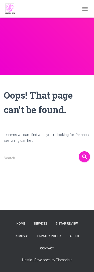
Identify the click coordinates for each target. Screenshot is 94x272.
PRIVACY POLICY (49, 236)
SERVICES (40, 223)
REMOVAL (22, 236)
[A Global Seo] (12, 9)
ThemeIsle (64, 260)
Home (21, 223)
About (74, 236)
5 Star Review (67, 223)
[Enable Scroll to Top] (84, 262)
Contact (47, 248)
